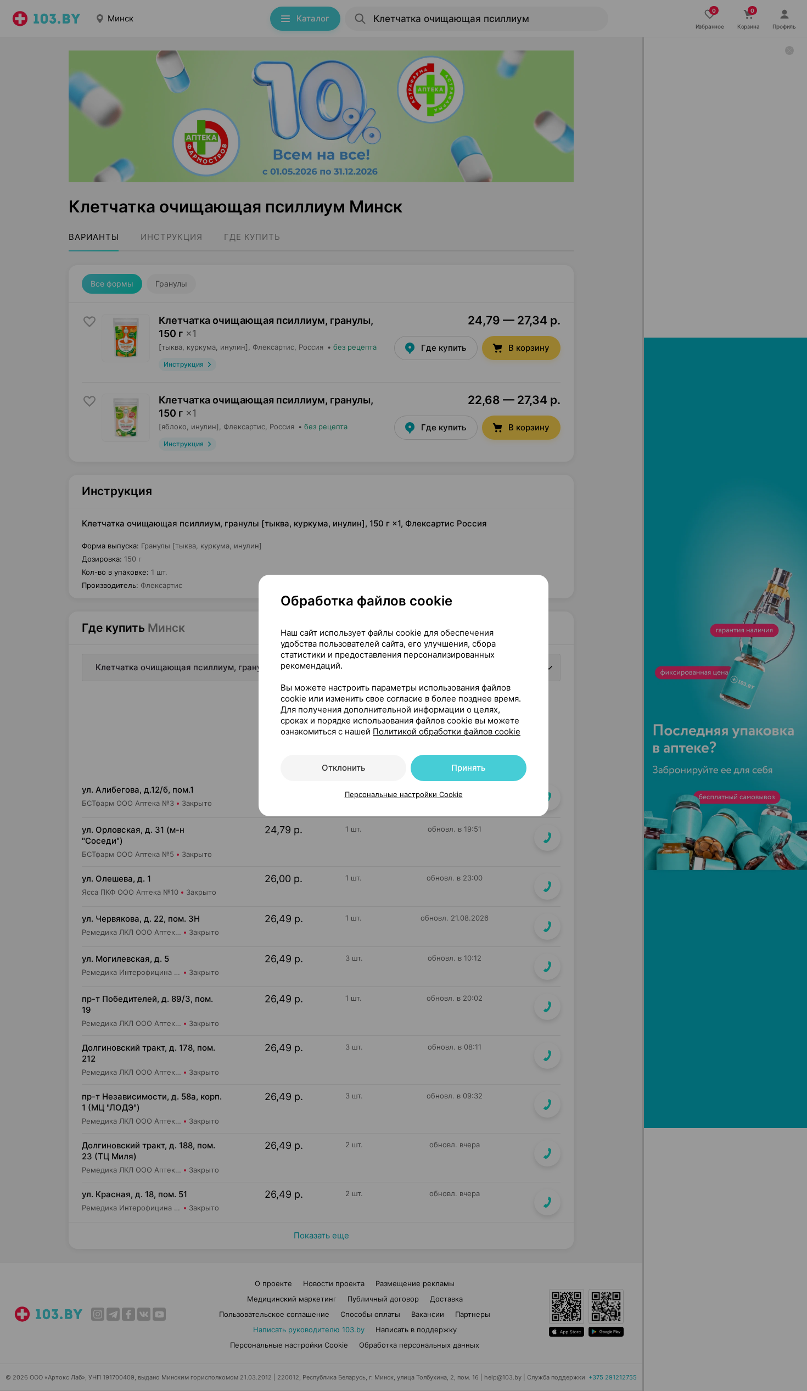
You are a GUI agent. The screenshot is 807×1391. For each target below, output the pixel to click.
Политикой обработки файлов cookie (446, 731)
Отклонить (343, 767)
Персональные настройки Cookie (404, 794)
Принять (468, 767)
